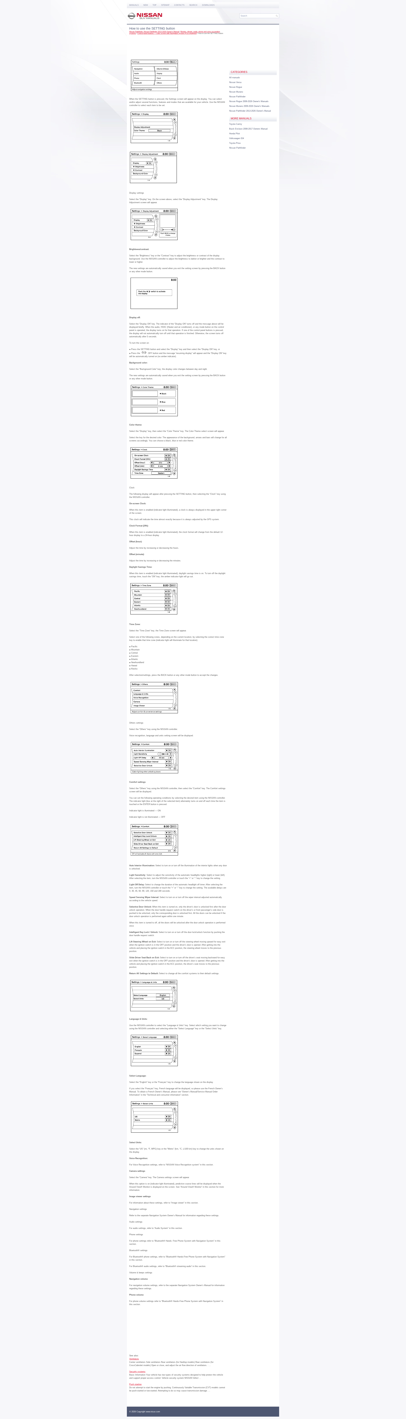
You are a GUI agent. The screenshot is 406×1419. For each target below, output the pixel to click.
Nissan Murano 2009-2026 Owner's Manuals (249, 106)
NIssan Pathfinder (237, 148)
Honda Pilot (234, 133)
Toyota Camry (235, 124)
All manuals (234, 77)
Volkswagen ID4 (236, 138)
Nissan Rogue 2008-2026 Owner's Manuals (248, 101)
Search (193, 5)
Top (154, 5)
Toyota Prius (235, 143)
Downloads (208, 5)
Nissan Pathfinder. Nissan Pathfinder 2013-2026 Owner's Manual (154, 32)
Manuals (134, 5)
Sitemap (165, 5)
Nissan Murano (236, 92)
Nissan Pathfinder (237, 96)
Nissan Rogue (235, 87)
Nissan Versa (235, 82)
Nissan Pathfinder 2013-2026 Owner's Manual (250, 111)
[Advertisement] (178, 45)
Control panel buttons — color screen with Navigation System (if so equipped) (167, 33)
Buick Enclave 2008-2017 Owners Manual (248, 129)
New (145, 5)
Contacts (179, 5)
